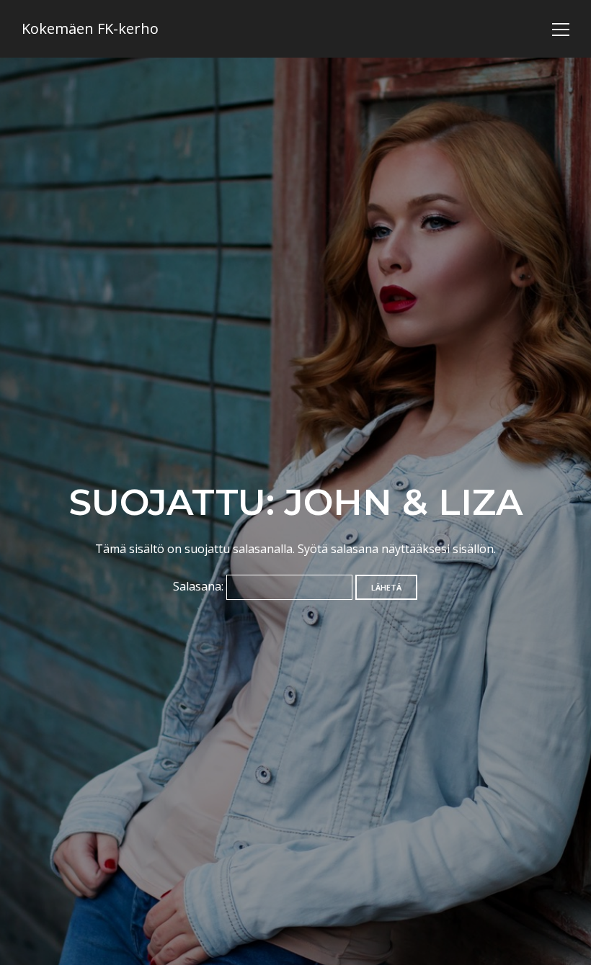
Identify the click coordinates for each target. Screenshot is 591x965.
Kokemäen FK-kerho (90, 29)
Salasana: (199, 586)
